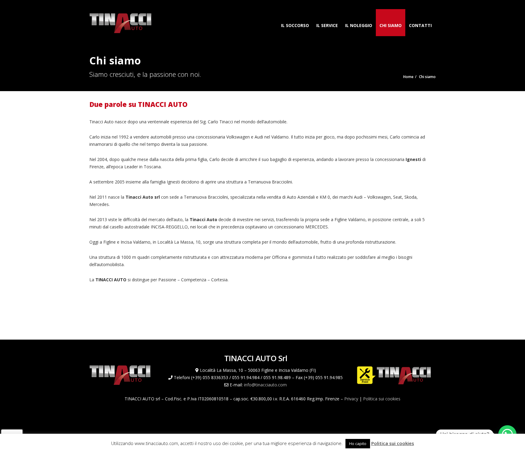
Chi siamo (390, 25)
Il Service (327, 25)
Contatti (420, 25)
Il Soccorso (295, 25)
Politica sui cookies (381, 399)
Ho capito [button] (357, 443)
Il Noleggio (358, 25)
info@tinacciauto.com (265, 385)
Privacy (351, 399)
